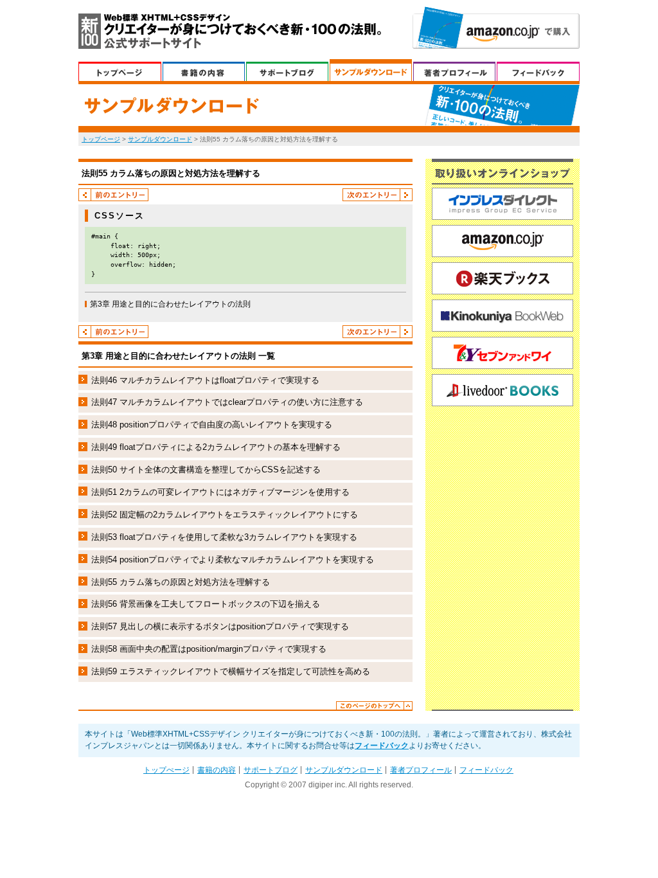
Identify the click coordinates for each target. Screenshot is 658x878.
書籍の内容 (204, 70)
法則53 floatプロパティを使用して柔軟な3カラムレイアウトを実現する (224, 537)
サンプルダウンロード (371, 70)
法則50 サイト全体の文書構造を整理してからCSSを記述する (206, 469)
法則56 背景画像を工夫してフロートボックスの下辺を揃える (205, 604)
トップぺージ (119, 70)
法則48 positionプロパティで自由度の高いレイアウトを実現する (211, 424)
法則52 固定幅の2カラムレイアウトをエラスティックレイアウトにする (224, 514)
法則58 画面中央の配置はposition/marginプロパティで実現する (208, 649)
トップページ (101, 139)
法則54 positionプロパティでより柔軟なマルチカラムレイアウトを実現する (232, 559)
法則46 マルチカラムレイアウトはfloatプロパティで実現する (205, 380)
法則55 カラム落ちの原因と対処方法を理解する (180, 582)
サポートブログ (287, 70)
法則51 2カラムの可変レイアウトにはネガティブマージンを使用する (220, 492)
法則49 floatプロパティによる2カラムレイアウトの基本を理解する (216, 447)
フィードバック (538, 70)
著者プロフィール (454, 70)
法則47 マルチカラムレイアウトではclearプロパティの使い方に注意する (227, 402)
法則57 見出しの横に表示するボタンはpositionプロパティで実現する (220, 626)
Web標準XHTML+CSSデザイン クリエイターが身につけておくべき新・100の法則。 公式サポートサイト (229, 31)
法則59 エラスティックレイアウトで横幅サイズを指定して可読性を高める (230, 671)
